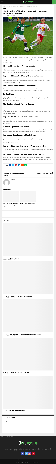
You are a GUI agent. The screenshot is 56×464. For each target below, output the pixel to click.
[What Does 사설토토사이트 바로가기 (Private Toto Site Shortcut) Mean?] (28, 239)
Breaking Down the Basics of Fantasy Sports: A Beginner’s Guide (42, 172)
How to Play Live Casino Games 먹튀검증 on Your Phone (17, 296)
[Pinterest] (33, 453)
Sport (4, 423)
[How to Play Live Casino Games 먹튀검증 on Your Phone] (28, 277)
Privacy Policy (35, 462)
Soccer (4, 8)
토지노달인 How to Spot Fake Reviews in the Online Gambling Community (22, 334)
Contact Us (27, 462)
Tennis (4, 431)
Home (17, 462)
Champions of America (25, 459)
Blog (31, 462)
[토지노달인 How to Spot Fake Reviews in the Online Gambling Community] (28, 315)
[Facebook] (22, 453)
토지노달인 (40, 459)
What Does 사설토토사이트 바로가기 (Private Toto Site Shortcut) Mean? (21, 258)
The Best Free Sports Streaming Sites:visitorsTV (16, 372)
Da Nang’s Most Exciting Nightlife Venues (14, 410)
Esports (5, 429)
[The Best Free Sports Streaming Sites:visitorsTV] (28, 354)
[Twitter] (26, 453)
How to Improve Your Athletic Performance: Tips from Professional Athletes (14, 173)
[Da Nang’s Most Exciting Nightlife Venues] (28, 392)
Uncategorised (6, 421)
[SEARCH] (51, 214)
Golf (4, 427)
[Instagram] (29, 453)
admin (5, 15)
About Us (21, 462)
